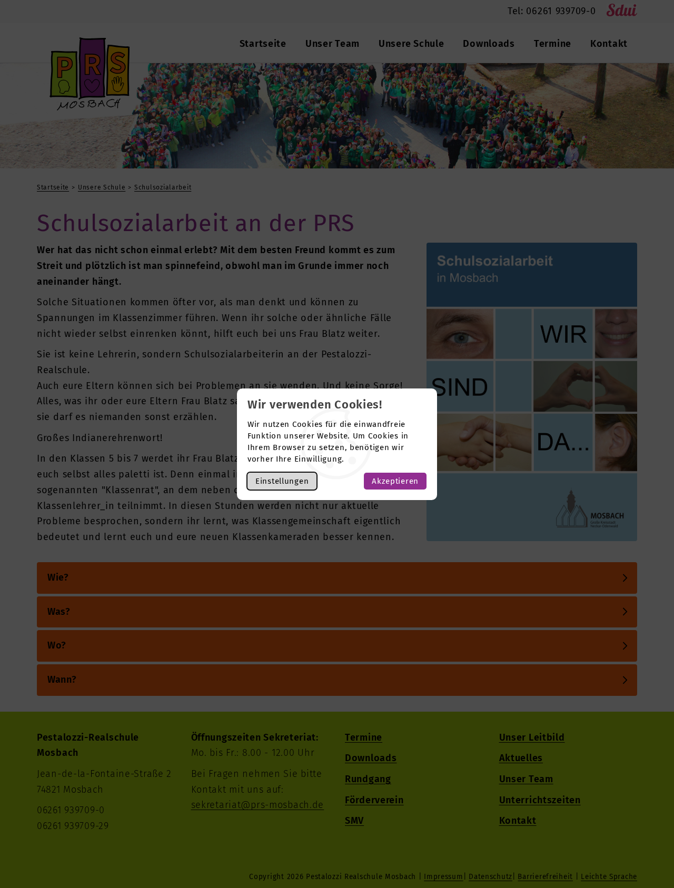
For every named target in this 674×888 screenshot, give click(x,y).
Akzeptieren (395, 481)
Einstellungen (282, 481)
